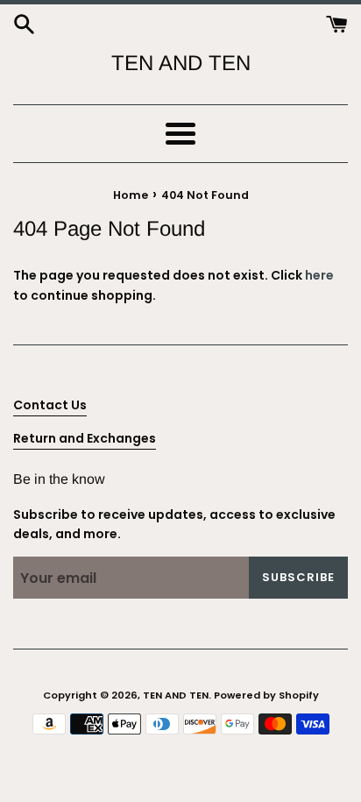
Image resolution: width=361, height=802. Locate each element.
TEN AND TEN (181, 63)
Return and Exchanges (84, 438)
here (319, 275)
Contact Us (50, 405)
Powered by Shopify (266, 695)
